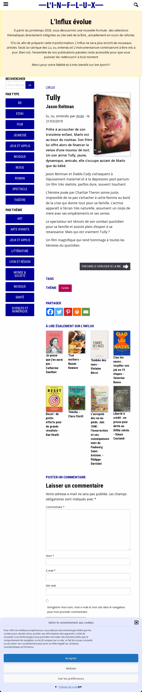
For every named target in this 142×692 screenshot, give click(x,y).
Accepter (71, 658)
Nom (50, 556)
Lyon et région (19, 262)
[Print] (77, 312)
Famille (65, 288)
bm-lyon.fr (101, 65)
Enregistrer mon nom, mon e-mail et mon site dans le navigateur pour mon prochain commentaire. (86, 609)
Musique (20, 157)
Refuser (71, 668)
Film (20, 124)
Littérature (19, 251)
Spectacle (19, 189)
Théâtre (20, 200)
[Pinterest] (68, 312)
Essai (19, 113)
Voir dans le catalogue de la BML (101, 266)
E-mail (50, 570)
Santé (20, 297)
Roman (20, 178)
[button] (136, 622)
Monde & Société (20, 274)
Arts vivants (20, 229)
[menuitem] (50, 87)
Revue (20, 167)
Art (19, 218)
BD (20, 103)
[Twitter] (59, 312)
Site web (51, 585)
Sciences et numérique (20, 309)
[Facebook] (50, 312)
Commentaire (55, 507)
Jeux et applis (20, 146)
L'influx (50, 87)
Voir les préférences (71, 678)
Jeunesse (19, 135)
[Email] (86, 312)
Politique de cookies (69, 686)
